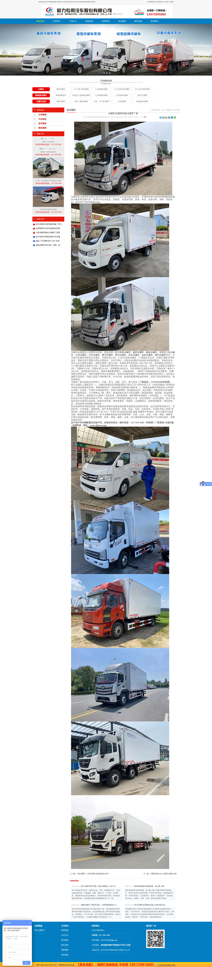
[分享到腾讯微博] (169, 117)
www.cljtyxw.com (98, 425)
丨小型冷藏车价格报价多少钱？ (93, 874)
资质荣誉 (106, 21)
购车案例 (42, 128)
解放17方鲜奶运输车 (48, 153)
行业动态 (42, 119)
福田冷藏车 (61, 101)
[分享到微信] (175, 117)
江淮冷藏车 (122, 101)
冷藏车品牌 (41, 101)
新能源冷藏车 (41, 95)
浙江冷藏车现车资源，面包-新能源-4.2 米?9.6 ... (94, 886)
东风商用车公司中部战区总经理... (48, 228)
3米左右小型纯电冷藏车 (81, 95)
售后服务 (122, 21)
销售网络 (64, 950)
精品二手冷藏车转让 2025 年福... (48, 241)
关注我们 (166, 1)
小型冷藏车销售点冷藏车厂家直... (48, 232)
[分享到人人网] (172, 117)
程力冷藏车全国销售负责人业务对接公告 (145, 905)
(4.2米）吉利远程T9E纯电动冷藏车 (48, 182)
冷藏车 (41, 89)
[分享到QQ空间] (163, 117)
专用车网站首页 (151, 1)
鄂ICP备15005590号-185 (47, 965)
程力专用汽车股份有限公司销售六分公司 (54, 1)
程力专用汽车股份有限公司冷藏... (48, 237)
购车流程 (138, 21)
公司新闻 (42, 115)
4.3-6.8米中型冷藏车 (122, 89)
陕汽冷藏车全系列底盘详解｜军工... (49, 224)
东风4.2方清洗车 (48, 143)
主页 (163, 110)
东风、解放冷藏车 (81, 101)
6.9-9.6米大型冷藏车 (142, 89)
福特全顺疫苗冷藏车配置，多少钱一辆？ (145, 886)
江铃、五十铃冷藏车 (101, 101)
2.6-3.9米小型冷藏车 (81, 89)
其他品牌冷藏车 (142, 101)
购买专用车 (160, 1)
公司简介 (57, 21)
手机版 (171, 1)
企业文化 (64, 935)
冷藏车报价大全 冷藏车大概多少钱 (163, 874)
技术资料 (42, 123)
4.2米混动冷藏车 (122, 95)
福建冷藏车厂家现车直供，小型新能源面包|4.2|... (95, 905)
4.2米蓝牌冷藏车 (101, 89)
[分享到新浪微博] (166, 117)
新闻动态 (89, 21)
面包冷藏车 (61, 89)
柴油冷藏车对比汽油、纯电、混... (48, 245)
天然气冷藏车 (142, 95)
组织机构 (64, 955)
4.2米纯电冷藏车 (101, 95)
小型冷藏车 (81, 874)
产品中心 (73, 21)
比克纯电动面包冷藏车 (48, 211)
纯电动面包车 (61, 95)
